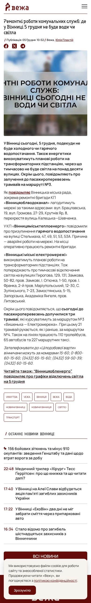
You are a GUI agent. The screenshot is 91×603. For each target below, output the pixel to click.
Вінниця (41, 396)
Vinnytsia (11, 396)
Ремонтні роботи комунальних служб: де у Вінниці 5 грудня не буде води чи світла (45, 26)
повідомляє (19, 192)
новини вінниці (15, 407)
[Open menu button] (84, 7)
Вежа (56, 396)
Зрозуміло (22, 590)
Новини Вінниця (41, 407)
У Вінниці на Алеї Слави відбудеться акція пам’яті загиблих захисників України (48, 493)
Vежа (27, 396)
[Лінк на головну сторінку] (17, 7)
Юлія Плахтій (64, 40)
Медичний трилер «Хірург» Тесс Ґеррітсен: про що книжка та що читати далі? (50, 473)
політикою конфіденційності (55, 580)
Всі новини (45, 556)
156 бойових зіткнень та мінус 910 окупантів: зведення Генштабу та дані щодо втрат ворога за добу (43, 453)
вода (69, 396)
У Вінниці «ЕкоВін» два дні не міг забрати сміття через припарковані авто (47, 513)
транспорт (13, 417)
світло (62, 407)
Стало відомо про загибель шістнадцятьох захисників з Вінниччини (40, 533)
